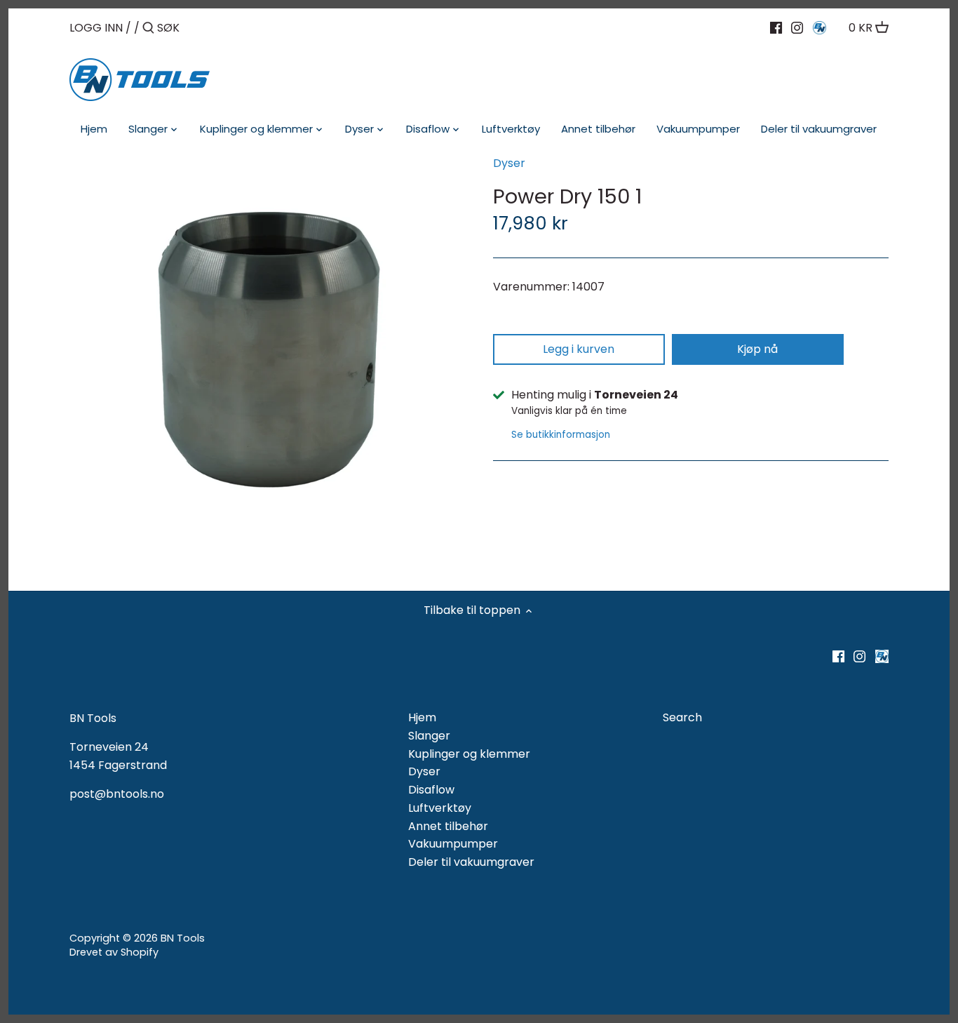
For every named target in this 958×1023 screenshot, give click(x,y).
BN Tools (183, 938)
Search (682, 717)
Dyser (509, 163)
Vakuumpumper (453, 844)
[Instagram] (797, 27)
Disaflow (431, 790)
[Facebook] (776, 27)
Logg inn (96, 28)
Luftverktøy (439, 808)
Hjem (422, 717)
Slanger (429, 736)
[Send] (148, 28)
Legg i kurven (578, 349)
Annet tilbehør (448, 826)
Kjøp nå (757, 349)
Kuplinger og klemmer (469, 754)
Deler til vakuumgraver (471, 862)
